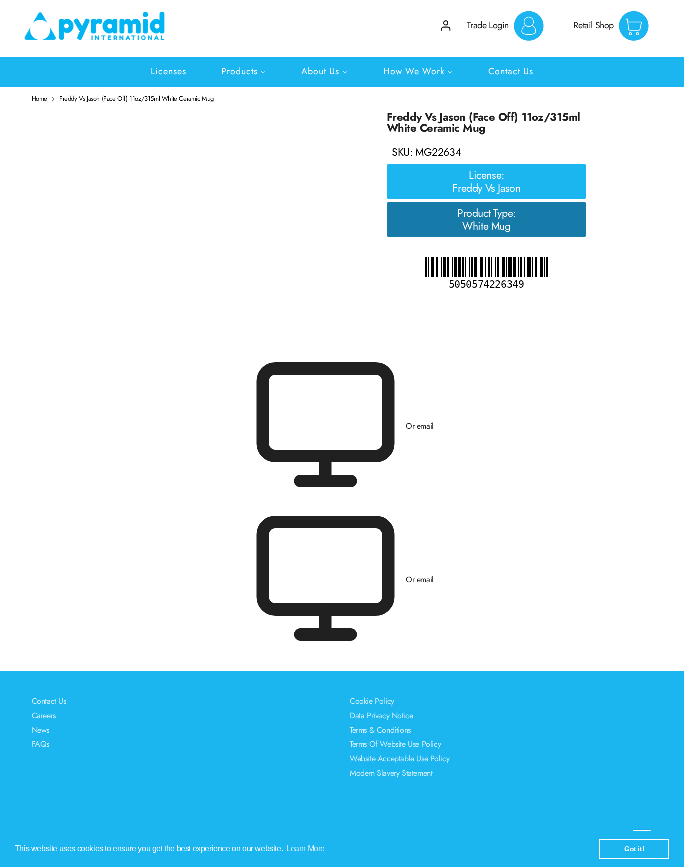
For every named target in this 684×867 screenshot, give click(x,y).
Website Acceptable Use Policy (399, 758)
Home (39, 98)
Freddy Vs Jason (486, 188)
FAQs (40, 744)
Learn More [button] (305, 848)
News (40, 730)
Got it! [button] (634, 849)
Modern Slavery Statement (391, 773)
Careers (44, 715)
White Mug (486, 226)
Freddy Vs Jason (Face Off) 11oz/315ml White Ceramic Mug (136, 98)
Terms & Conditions (380, 730)
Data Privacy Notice (381, 715)
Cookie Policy (372, 701)
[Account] (446, 25)
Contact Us (49, 701)
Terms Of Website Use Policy (395, 744)
